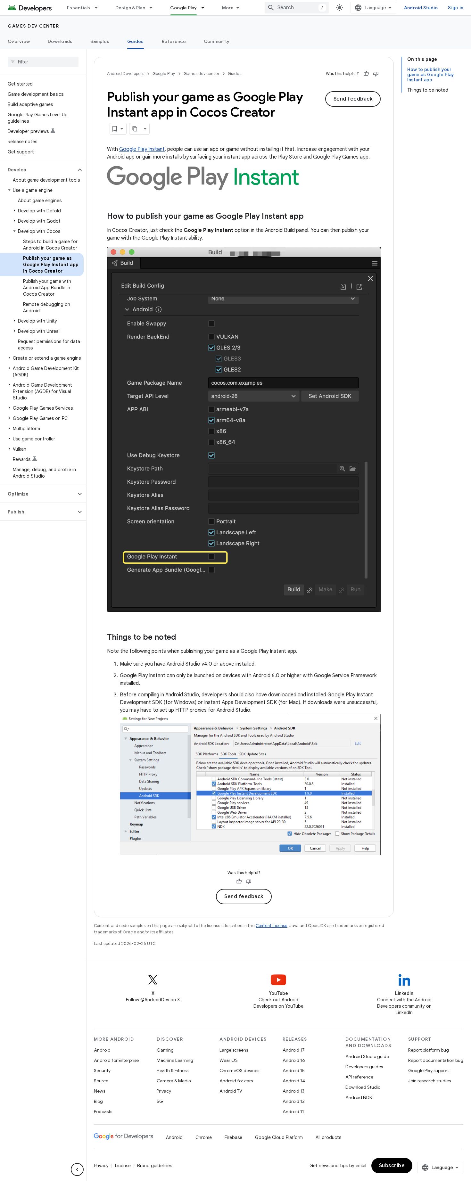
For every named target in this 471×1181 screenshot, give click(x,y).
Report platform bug (428, 1050)
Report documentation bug (435, 1060)
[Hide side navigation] (77, 1169)
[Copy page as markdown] (135, 128)
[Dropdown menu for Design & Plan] (153, 7)
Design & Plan (130, 8)
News (99, 1091)
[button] (38, 170)
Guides (135, 41)
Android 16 (294, 1060)
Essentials (78, 8)
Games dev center (33, 26)
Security (102, 1070)
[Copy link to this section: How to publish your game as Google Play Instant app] (310, 217)
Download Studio (362, 1087)
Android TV (230, 1091)
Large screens (233, 1050)
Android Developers (125, 73)
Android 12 (294, 1101)
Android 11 (293, 1111)
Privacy (164, 1091)
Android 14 (294, 1081)
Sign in (455, 8)
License (123, 1165)
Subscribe (392, 1165)
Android (102, 1050)
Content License (271, 925)
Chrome (203, 1137)
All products (328, 1137)
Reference (174, 41)
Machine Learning (175, 1060)
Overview (19, 41)
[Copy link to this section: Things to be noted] (182, 638)
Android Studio (421, 8)
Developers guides (364, 1067)
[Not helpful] (376, 73)
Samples (99, 41)
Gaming (165, 1050)
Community (216, 41)
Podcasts (103, 1111)
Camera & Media (174, 1081)
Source (101, 1081)
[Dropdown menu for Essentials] (99, 7)
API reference (359, 1077)
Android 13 (293, 1091)
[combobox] (297, 7)
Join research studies (429, 1081)
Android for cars (236, 1081)
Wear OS (228, 1060)
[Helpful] (366, 73)
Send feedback (353, 99)
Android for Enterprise (116, 1060)
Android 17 (294, 1050)
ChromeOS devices (239, 1070)
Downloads (60, 41)
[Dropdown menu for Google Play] (205, 7)
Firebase (233, 1137)
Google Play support (428, 1070)
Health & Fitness (172, 1070)
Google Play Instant (142, 149)
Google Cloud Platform (279, 1137)
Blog (98, 1101)
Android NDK (358, 1097)
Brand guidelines (154, 1165)
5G (160, 1101)
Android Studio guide (367, 1056)
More (228, 8)
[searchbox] (43, 62)
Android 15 (294, 1070)
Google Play (183, 8)
